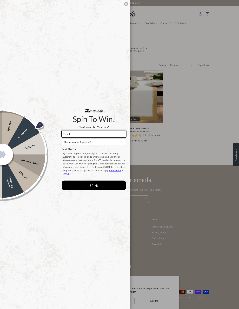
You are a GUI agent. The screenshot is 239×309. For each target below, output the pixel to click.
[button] (126, 4)
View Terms (115, 170)
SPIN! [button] (94, 185)
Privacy (66, 173)
